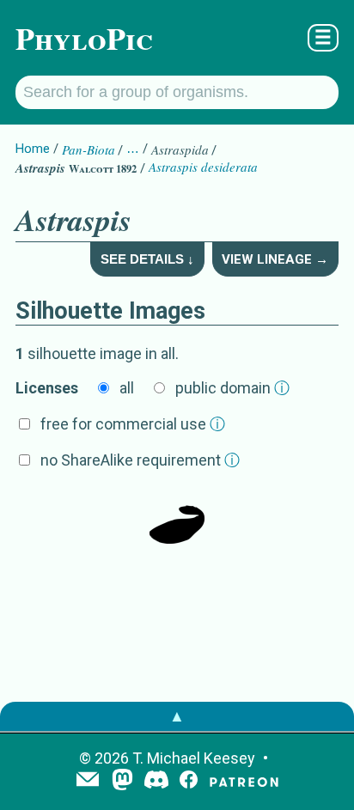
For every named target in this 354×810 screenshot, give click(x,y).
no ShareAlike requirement (140, 460)
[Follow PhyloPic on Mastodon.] (122, 781)
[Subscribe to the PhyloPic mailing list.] (88, 781)
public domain (232, 388)
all (126, 388)
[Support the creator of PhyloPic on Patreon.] (244, 781)
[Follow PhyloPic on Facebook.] (189, 781)
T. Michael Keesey (193, 758)
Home (32, 148)
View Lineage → (275, 259)
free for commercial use (132, 424)
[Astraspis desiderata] (177, 518)
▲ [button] (177, 716)
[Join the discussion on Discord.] (156, 781)
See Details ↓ (147, 259)
